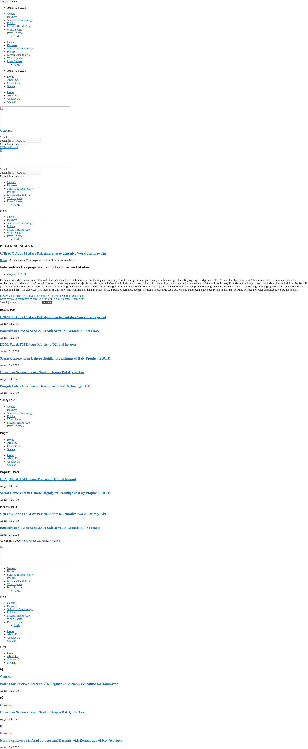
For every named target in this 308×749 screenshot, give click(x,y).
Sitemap (11, 86)
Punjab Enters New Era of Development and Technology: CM (45, 386)
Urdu (17, 36)
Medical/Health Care (18, 26)
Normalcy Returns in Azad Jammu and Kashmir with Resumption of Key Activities (61, 740)
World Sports (14, 29)
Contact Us (13, 83)
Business (12, 16)
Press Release (14, 32)
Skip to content (8, 1)
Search (4, 140)
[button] (154, 137)
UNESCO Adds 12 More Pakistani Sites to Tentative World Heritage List (53, 253)
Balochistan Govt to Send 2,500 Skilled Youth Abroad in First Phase (50, 331)
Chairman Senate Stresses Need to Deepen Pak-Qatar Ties (42, 372)
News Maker (28, 540)
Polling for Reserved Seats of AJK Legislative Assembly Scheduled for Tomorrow (59, 684)
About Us (12, 79)
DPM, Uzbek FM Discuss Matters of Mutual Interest (38, 344)
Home (10, 76)
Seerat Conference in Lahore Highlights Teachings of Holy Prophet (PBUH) (55, 358)
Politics (11, 23)
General (11, 13)
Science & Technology (20, 20)
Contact (6, 130)
